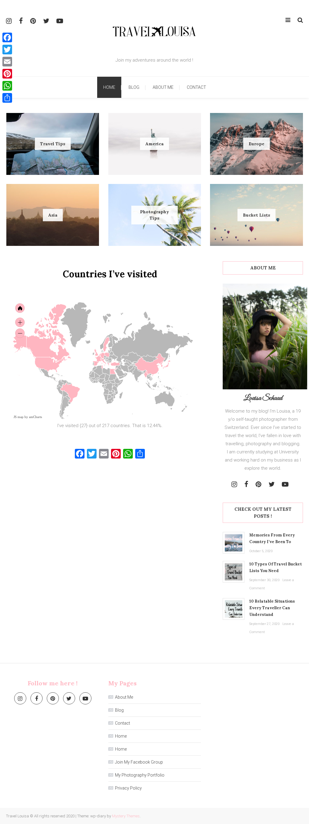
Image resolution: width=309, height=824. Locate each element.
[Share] (7, 98)
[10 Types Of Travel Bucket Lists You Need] (233, 572)
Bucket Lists (256, 214)
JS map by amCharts (28, 417)
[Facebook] (7, 37)
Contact (196, 87)
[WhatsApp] (7, 86)
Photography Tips (154, 215)
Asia (52, 214)
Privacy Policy (128, 788)
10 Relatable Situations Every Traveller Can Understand (272, 608)
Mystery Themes (126, 816)
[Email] (7, 62)
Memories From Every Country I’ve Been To (272, 538)
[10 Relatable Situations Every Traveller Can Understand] (233, 609)
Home (109, 87)
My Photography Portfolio (139, 775)
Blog (134, 87)
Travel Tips (52, 143)
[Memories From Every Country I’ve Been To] (233, 543)
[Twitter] (7, 49)
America (154, 143)
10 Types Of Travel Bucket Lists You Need (275, 567)
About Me (163, 87)
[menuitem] (124, 373)
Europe (256, 143)
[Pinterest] (7, 74)
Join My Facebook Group (139, 762)
